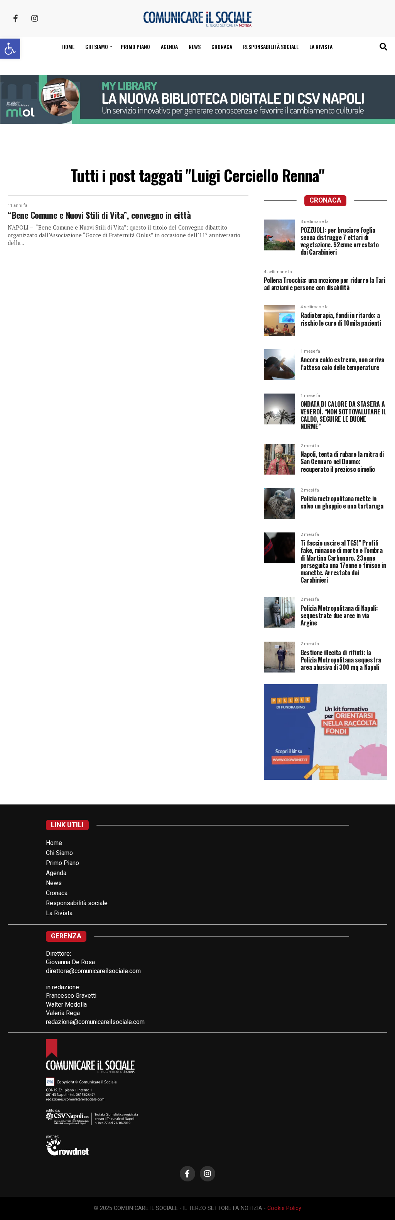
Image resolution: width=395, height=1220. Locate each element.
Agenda (169, 46)
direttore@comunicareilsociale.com (93, 971)
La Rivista (321, 46)
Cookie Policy (284, 1208)
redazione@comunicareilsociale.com (95, 1022)
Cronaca (221, 46)
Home (68, 46)
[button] (10, 49)
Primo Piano (135, 46)
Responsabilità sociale (271, 46)
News (195, 46)
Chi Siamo (59, 853)
